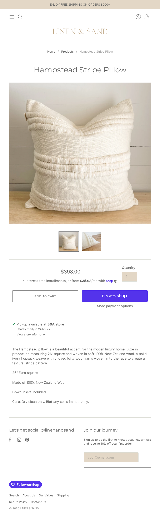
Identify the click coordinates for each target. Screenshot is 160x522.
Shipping (63, 495)
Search (14, 495)
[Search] (20, 17)
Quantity (128, 268)
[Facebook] (10, 440)
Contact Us (38, 502)
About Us (28, 495)
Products (67, 51)
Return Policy (18, 502)
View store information (31, 334)
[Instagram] (19, 440)
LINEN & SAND (29, 508)
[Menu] (12, 16)
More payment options (115, 306)
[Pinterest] (27, 440)
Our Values (46, 495)
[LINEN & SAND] (80, 31)
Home (51, 51)
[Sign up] (148, 459)
